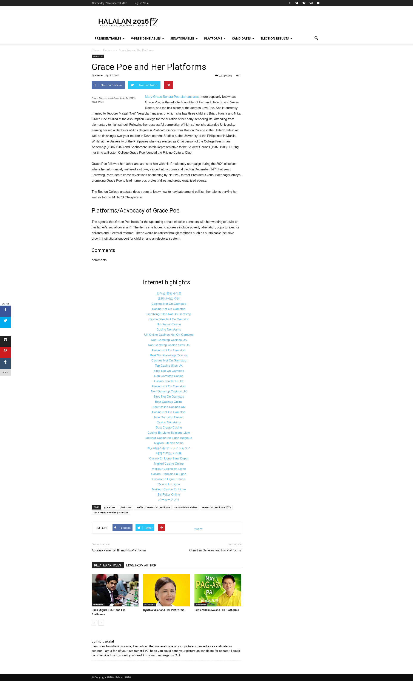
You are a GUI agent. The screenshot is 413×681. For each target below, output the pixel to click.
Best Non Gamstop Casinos (169, 355)
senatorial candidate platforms (111, 512)
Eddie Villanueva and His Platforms (216, 610)
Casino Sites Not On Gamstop (168, 319)
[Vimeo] (304, 3)
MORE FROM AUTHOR (141, 565)
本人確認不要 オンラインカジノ (168, 448)
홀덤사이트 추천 (169, 298)
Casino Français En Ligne (168, 474)
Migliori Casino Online (169, 463)
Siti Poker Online (168, 494)
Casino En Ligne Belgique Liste (169, 432)
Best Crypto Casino (169, 427)
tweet (198, 529)
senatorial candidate (185, 507)
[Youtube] (318, 3)
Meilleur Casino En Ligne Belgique (168, 437)
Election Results (274, 38)
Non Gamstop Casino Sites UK (169, 345)
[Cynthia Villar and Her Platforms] (166, 590)
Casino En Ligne (169, 484)
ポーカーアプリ (168, 499)
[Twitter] (297, 3)
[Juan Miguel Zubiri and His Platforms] (115, 590)
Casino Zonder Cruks (168, 381)
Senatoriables (182, 38)
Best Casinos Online (169, 401)
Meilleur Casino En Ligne (169, 468)
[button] (316, 38)
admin (99, 75)
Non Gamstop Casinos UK (169, 339)
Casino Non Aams (169, 329)
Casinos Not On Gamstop (168, 303)
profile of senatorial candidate (153, 507)
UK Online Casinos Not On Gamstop (169, 334)
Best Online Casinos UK (169, 407)
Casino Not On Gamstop (168, 309)
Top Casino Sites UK (169, 365)
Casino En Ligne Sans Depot (168, 458)
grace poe (109, 507)
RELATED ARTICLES (107, 565)
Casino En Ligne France (168, 479)
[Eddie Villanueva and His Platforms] (217, 590)
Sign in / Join (142, 3)
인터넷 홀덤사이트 (168, 293)
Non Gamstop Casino (168, 376)
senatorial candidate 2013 (216, 507)
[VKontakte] (311, 3)
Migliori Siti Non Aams (168, 443)
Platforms (213, 38)
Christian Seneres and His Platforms (215, 550)
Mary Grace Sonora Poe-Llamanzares (172, 96)
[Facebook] (290, 3)
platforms (125, 507)
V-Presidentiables (146, 38)
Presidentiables (108, 38)
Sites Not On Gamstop (169, 370)
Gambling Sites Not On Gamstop (168, 314)
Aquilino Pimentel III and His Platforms (119, 550)
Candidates (241, 38)
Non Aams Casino (169, 324)
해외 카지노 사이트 (169, 453)
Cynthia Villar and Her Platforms (163, 610)
